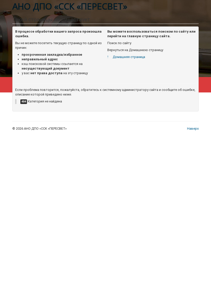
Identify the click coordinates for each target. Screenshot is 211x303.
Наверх (193, 128)
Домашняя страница (128, 57)
